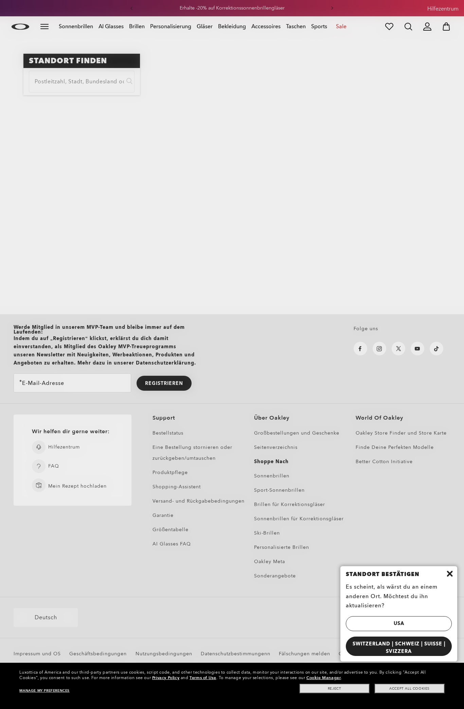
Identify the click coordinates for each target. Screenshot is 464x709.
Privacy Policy (165, 677)
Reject (334, 688)
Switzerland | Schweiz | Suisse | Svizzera (399, 648)
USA (399, 623)
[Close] (449, 573)
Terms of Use (203, 677)
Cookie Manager (323, 677)
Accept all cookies (409, 688)
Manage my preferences (44, 690)
